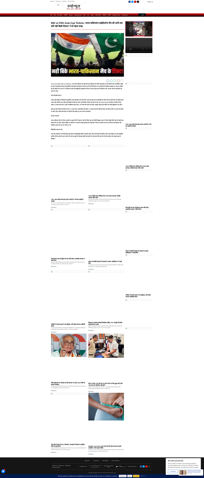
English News (116, 15)
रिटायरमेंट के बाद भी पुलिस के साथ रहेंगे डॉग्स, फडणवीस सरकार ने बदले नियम (137, 208)
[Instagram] (138, 2)
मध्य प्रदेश (59, 15)
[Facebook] (129, 2)
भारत (54, 15)
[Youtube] (135, 2)
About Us (52, 1)
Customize (173, 471)
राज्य (88, 15)
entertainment (78, 15)
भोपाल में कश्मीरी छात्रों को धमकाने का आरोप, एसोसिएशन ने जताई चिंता (137, 252)
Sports (71, 15)
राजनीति (65, 15)
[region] (183, 466)
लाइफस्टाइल (98, 15)
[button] (107, 80)
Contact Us (58, 1)
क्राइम (92, 15)
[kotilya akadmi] (139, 300)
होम (51, 15)
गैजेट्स (109, 15)
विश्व (84, 15)
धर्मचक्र (104, 15)
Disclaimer (64, 1)
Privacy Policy (71, 1)
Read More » (54, 207)
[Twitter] (132, 2)
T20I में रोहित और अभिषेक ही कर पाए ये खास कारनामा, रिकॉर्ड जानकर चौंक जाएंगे (137, 167)
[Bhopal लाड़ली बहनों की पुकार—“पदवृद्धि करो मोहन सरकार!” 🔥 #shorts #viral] (139, 28)
